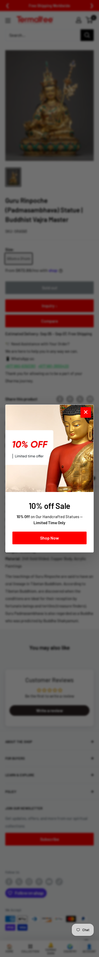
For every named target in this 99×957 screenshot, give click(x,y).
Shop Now (49, 537)
